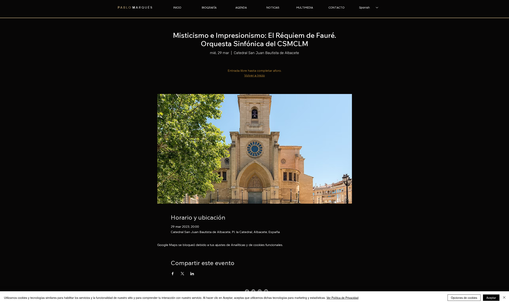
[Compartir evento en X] (182, 273)
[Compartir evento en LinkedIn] (192, 273)
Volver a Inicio (254, 75)
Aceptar (491, 298)
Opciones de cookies (464, 298)
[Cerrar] (504, 297)
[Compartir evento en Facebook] (173, 273)
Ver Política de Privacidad (342, 298)
